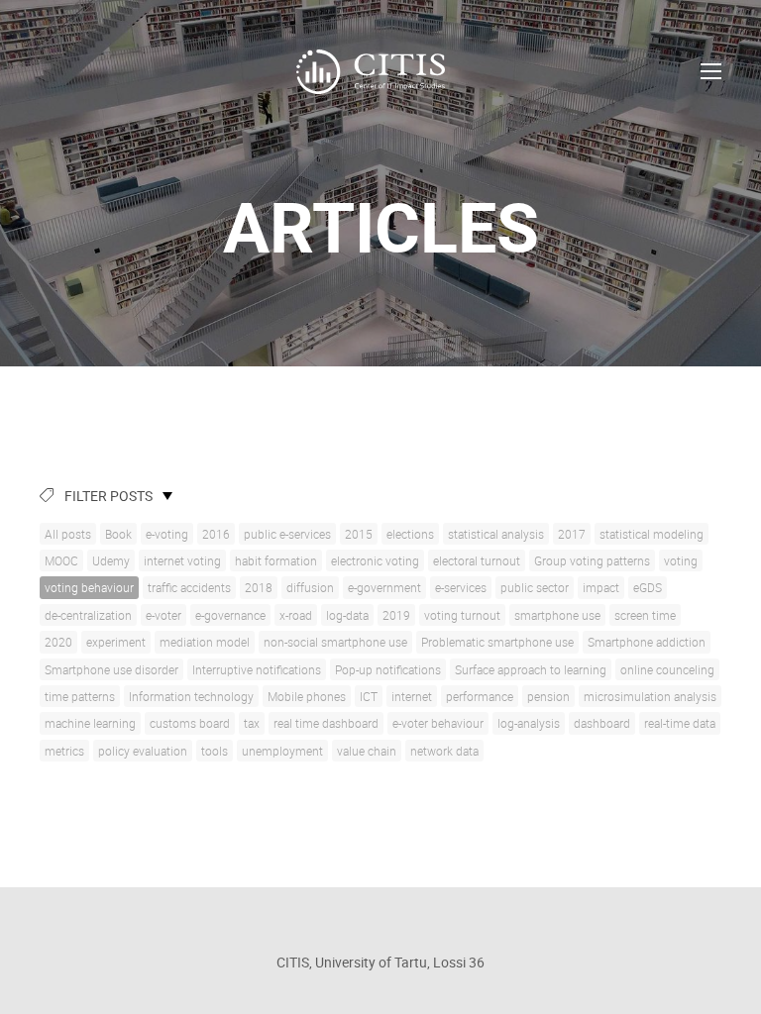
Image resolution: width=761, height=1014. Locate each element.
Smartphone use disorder (111, 669)
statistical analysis (496, 534)
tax (252, 723)
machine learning (90, 723)
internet (411, 696)
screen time (645, 615)
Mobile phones (307, 696)
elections (410, 534)
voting (681, 560)
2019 (396, 615)
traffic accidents (189, 587)
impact (601, 587)
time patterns (80, 696)
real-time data (679, 723)
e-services (461, 587)
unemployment (282, 751)
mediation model (205, 642)
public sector (534, 587)
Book (118, 534)
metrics (64, 751)
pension (548, 696)
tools (214, 751)
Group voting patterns (592, 560)
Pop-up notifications (388, 669)
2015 (359, 534)
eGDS (647, 587)
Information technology (191, 696)
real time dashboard (326, 723)
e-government (384, 587)
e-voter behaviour (438, 723)
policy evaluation (142, 751)
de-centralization (88, 615)
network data (444, 751)
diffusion (310, 587)
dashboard (602, 723)
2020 (58, 642)
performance (479, 696)
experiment (116, 642)
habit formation (276, 560)
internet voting (182, 560)
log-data (347, 615)
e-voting (167, 534)
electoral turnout (476, 560)
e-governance (230, 615)
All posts (68, 534)
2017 (572, 534)
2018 (258, 587)
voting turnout (462, 615)
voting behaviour (89, 587)
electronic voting (375, 560)
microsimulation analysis (650, 696)
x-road (295, 615)
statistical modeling (651, 534)
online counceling (667, 669)
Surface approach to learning (530, 669)
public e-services (287, 534)
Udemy (111, 560)
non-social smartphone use (335, 642)
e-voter (163, 615)
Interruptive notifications (256, 669)
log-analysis (528, 723)
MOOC (61, 560)
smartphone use (557, 615)
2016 (216, 534)
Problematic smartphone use (497, 642)
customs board (190, 723)
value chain (366, 751)
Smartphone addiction (647, 642)
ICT (369, 696)
